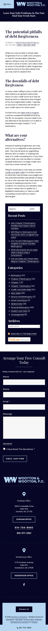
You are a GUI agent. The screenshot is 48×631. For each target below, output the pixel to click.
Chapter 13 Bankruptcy (21, 279)
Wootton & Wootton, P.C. (27, 43)
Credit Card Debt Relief (26, 45)
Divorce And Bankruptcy (21, 296)
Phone (6, 389)
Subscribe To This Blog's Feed (23, 333)
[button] (7, 4)
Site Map (19, 619)
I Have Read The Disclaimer (20, 449)
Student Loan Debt (19, 311)
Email (6, 401)
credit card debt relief (15, 172)
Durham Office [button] (24, 519)
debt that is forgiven (30, 112)
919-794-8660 (24, 527)
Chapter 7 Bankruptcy (21, 286)
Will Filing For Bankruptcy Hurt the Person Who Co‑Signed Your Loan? (25, 235)
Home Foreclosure (19, 300)
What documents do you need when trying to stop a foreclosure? (24, 252)
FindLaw (34, 622)
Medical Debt (17, 304)
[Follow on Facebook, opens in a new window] (24, 584)
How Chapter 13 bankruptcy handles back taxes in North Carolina (23, 226)
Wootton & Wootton (19, 617)
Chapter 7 (15, 282)
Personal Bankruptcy (20, 307)
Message (7, 413)
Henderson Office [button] (24, 576)
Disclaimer (7, 443)
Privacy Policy (29, 619)
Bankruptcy (16, 275)
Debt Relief (16, 293)
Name (6, 376)
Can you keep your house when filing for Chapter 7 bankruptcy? (25, 260)
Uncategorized (17, 314)
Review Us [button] (24, 609)
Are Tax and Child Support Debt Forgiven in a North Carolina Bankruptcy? (25, 244)
